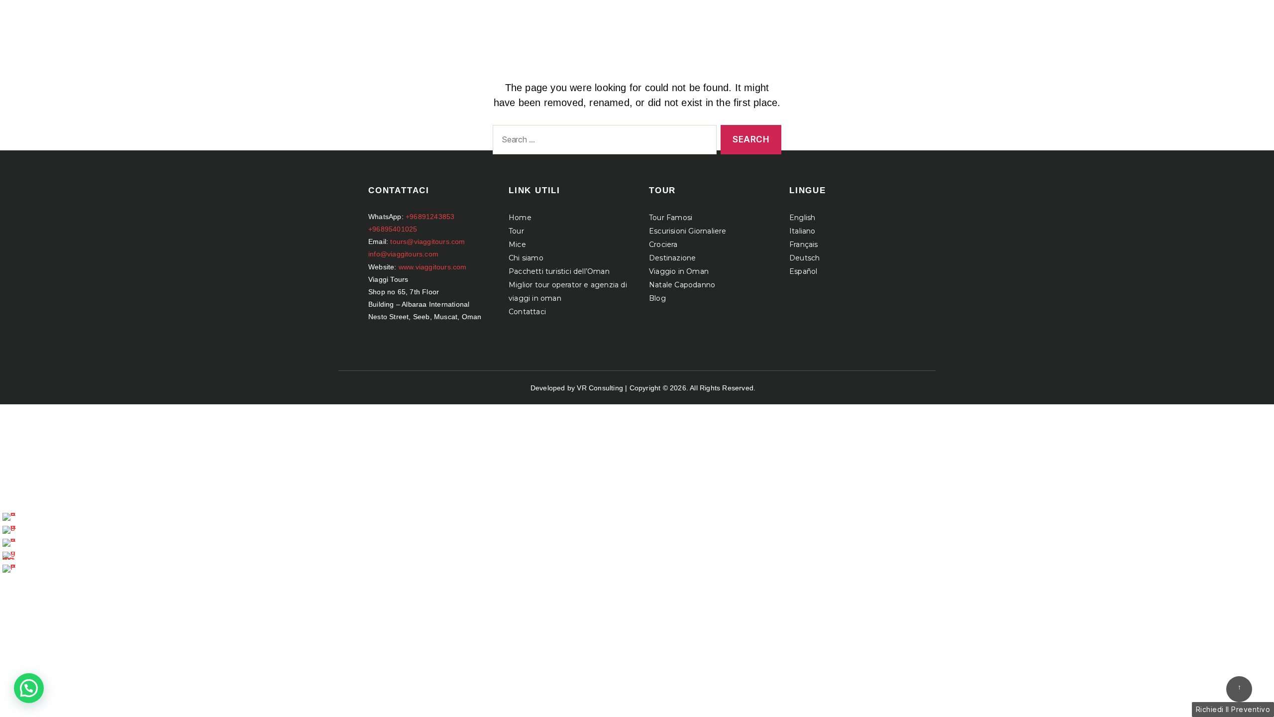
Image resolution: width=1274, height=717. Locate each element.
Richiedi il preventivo (1233, 709)
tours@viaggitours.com (427, 241)
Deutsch (804, 257)
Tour (516, 231)
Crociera (663, 244)
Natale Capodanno (682, 284)
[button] (29, 688)
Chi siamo (526, 257)
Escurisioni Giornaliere (688, 231)
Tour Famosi (670, 217)
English (802, 217)
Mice (517, 244)
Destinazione (672, 257)
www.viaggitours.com (433, 267)
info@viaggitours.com (403, 254)
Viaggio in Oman (679, 271)
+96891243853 (430, 217)
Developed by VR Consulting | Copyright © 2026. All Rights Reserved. (643, 388)
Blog (657, 298)
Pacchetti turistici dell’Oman (559, 271)
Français (803, 244)
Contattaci (527, 311)
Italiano (802, 231)
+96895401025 (392, 229)
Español (803, 271)
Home (520, 217)
